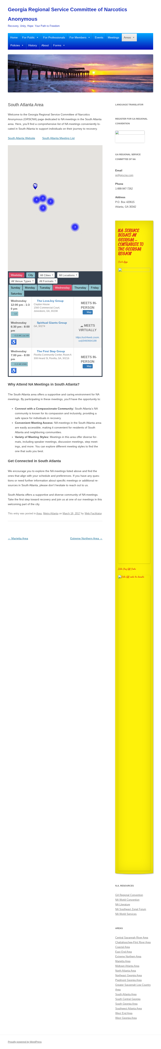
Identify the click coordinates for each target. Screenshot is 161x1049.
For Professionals (54, 37)
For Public (28, 37)
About (45, 45)
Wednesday (62, 287)
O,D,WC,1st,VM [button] (22, 335)
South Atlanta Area (125, 994)
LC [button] (16, 314)
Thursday (80, 287)
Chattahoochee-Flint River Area (133, 942)
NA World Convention (127, 899)
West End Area (123, 1013)
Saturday (16, 293)
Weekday (16, 275)
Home (14, 37)
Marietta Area (18, 538)
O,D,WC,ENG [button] (21, 364)
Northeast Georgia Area (128, 975)
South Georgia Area (126, 1003)
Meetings (113, 37)
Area (39, 513)
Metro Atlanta (50, 513)
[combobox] (46, 275)
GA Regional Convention (129, 895)
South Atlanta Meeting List (58, 138)
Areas (127, 37)
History (32, 45)
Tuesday (45, 287)
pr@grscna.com (124, 175)
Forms (57, 45)
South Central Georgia (127, 999)
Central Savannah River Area (131, 937)
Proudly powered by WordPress (25, 1042)
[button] (35, 186)
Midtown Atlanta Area (127, 965)
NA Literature (122, 904)
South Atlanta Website (21, 138)
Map (88, 312)
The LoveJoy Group (50, 300)
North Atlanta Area (125, 970)
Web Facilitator (93, 513)
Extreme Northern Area (86, 538)
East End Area (123, 951)
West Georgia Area (126, 1017)
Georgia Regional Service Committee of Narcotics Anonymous (67, 14)
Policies (15, 45)
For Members (78, 37)
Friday (95, 287)
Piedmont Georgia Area (128, 980)
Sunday (15, 287)
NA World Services (126, 913)
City (30, 275)
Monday (30, 287)
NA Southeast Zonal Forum (130, 909)
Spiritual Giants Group (52, 322)
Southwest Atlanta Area (128, 1008)
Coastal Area (122, 947)
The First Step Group (51, 351)
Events (99, 37)
